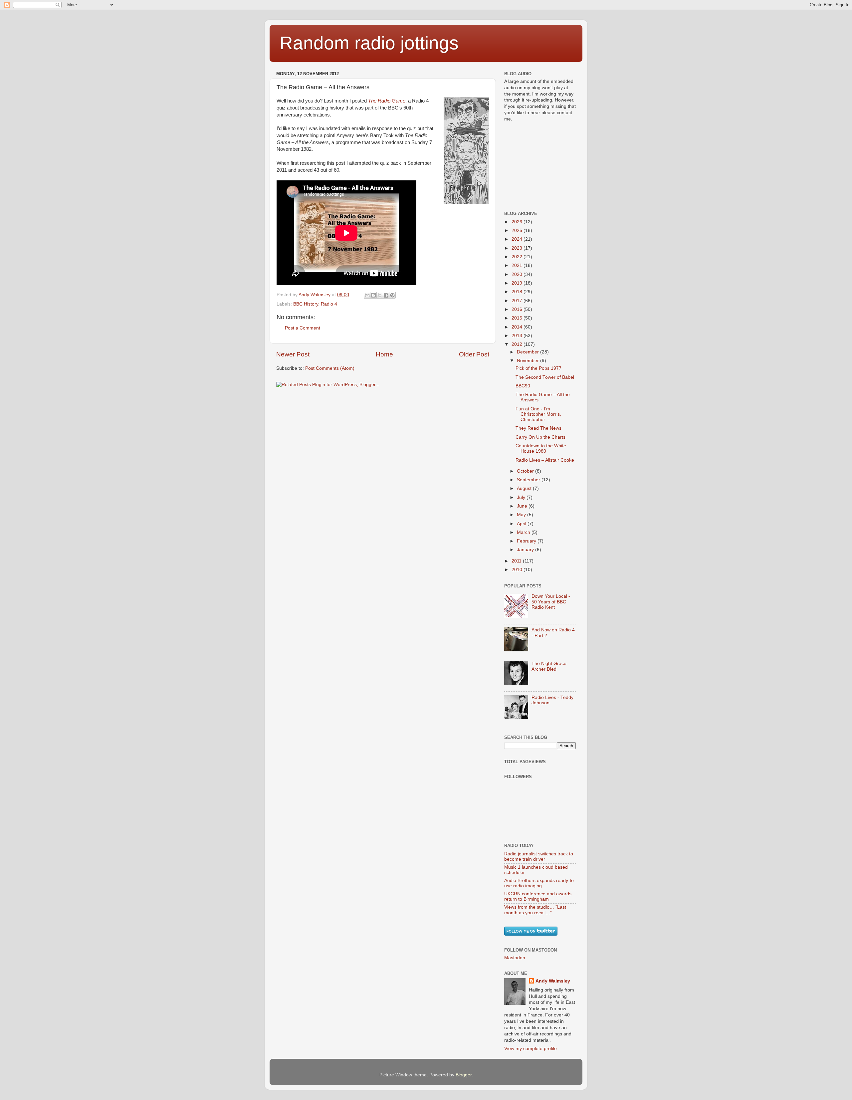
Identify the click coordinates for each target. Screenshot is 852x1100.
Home (384, 354)
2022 (518, 256)
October (526, 471)
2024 (518, 239)
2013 (518, 335)
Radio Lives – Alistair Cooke (545, 460)
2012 (518, 344)
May (522, 514)
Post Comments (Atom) (329, 368)
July (522, 497)
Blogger (464, 1074)
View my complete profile (530, 1048)
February (527, 541)
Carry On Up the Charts (540, 437)
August (525, 488)
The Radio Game (386, 101)
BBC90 (523, 385)
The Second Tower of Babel (545, 377)
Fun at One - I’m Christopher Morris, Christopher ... (538, 414)
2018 (518, 291)
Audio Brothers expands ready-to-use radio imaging (539, 883)
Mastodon (514, 957)
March (524, 532)
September (529, 479)
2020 (518, 274)
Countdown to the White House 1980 (541, 448)
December (528, 351)
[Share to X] (379, 295)
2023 (518, 248)
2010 (518, 569)
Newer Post (293, 354)
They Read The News (538, 428)
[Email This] (367, 295)
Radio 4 (329, 304)
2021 (518, 265)
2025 (518, 230)
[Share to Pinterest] (392, 295)
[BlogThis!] (373, 295)
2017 (518, 300)
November (528, 360)
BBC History (305, 304)
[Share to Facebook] (386, 295)
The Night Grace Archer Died (549, 666)
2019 (518, 283)
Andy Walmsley (552, 981)
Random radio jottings (369, 43)
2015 (518, 318)
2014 (518, 327)
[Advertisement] (537, 165)
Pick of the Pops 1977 (538, 368)
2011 (517, 560)
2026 (518, 221)
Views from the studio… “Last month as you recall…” (535, 910)
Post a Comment (302, 328)
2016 (518, 309)
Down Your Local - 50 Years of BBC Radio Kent (551, 601)
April (522, 523)
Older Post (474, 354)
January (526, 549)
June (523, 506)
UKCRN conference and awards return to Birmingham (537, 896)
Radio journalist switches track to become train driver (538, 856)
